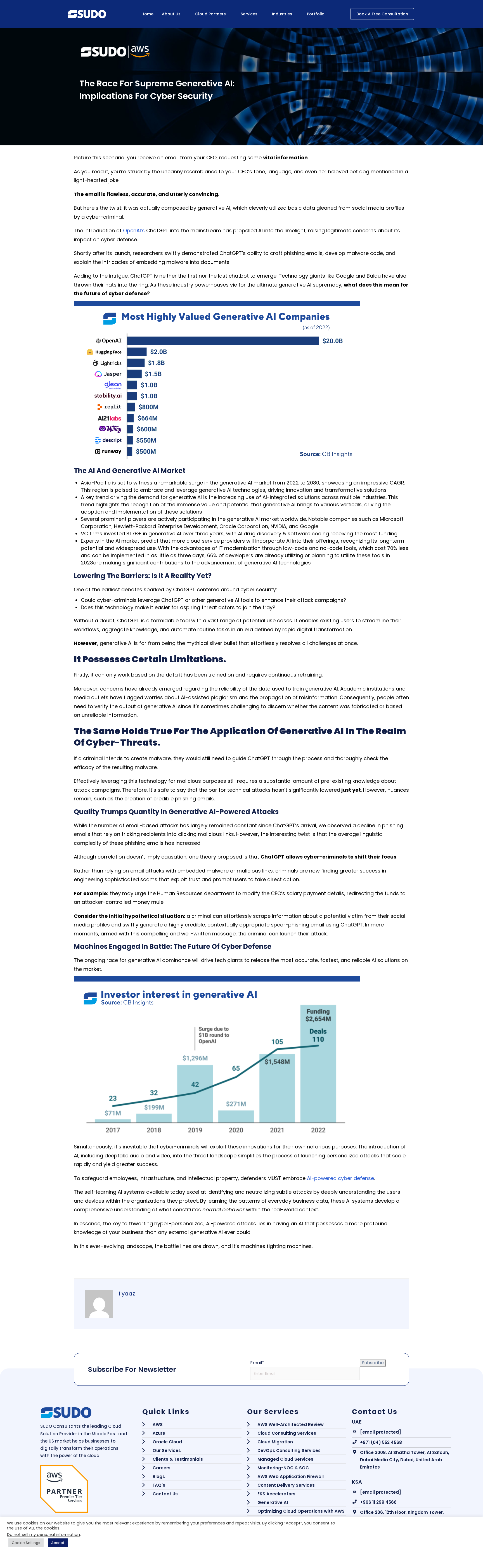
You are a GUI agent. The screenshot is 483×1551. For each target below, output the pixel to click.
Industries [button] (282, 14)
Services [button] (249, 14)
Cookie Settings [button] (26, 1542)
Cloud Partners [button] (210, 14)
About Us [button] (171, 14)
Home (147, 14)
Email (257, 1363)
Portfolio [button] (316, 14)
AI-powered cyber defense (340, 1178)
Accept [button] (57, 1542)
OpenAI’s (134, 230)
